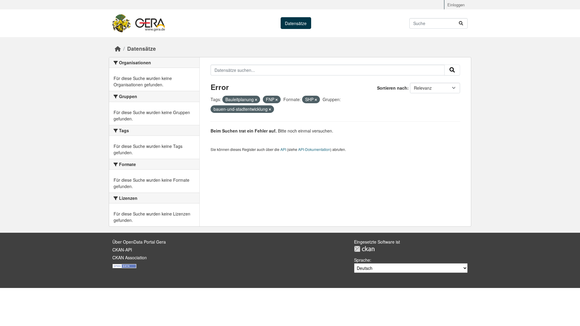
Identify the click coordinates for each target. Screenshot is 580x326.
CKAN (364, 249)
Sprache (362, 260)
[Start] (118, 48)
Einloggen (456, 5)
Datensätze (296, 23)
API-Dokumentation (314, 149)
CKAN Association (129, 257)
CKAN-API (122, 250)
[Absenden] (461, 23)
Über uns (389, 23)
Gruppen (363, 23)
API (283, 149)
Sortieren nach (392, 88)
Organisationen (330, 23)
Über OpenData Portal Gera (139, 242)
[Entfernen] (256, 99)
